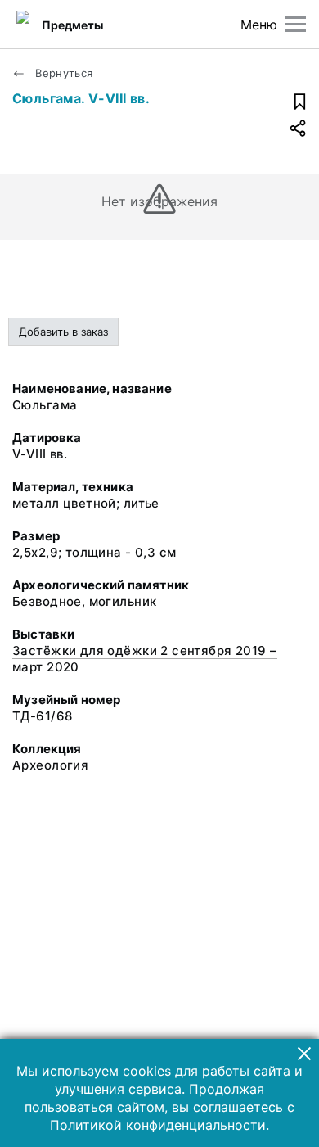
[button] (304, 1053)
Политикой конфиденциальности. (159, 1125)
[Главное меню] (295, 24)
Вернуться (62, 72)
